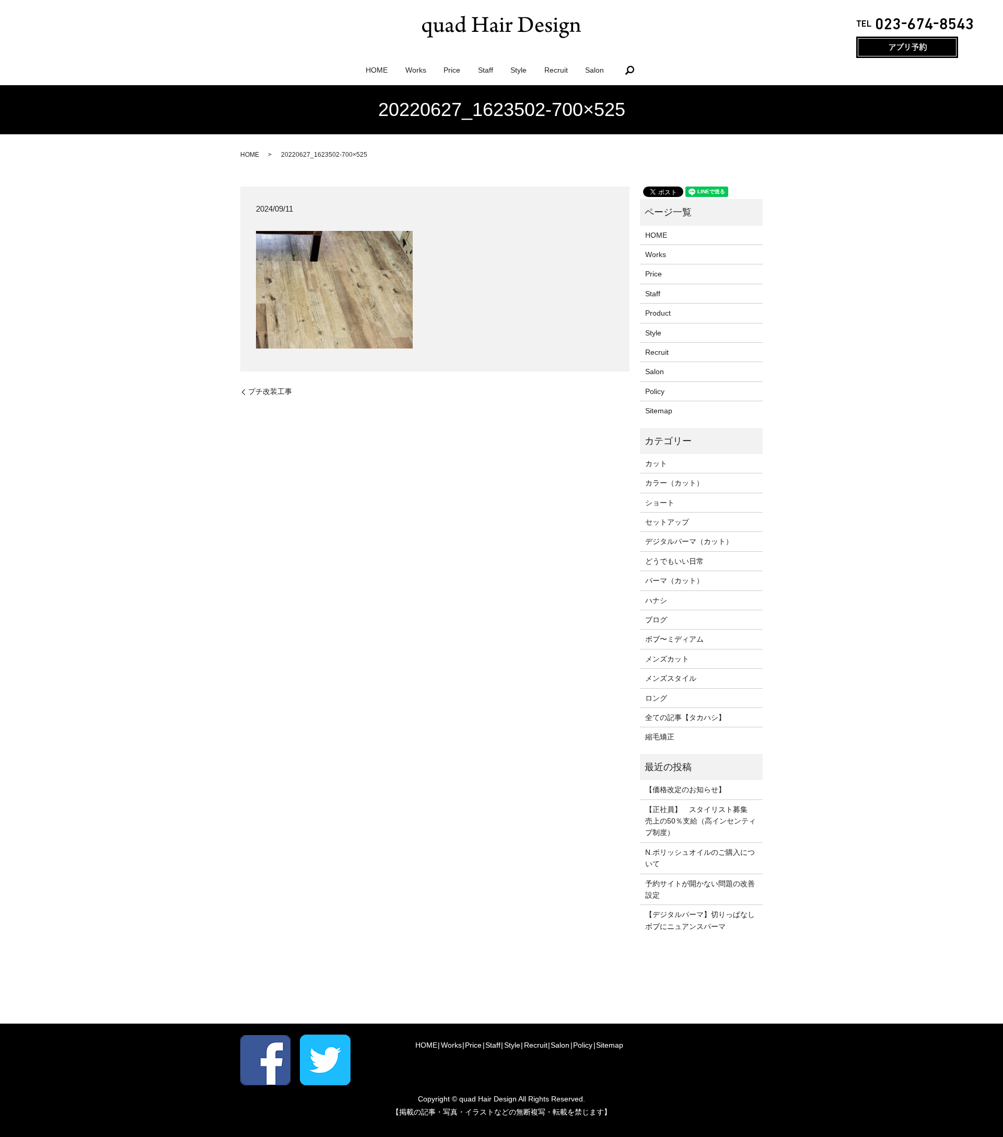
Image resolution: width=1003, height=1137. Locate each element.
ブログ (656, 620)
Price (452, 70)
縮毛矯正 (659, 737)
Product (658, 313)
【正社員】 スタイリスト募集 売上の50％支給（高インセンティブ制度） (700, 821)
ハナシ (656, 600)
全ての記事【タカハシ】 (685, 717)
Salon (594, 70)
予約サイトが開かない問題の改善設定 (700, 889)
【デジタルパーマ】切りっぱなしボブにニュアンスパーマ (700, 920)
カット (656, 463)
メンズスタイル (670, 678)
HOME (377, 70)
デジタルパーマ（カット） (689, 541)
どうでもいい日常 (674, 561)
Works (415, 70)
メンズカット (667, 659)
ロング (656, 698)
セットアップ (667, 522)
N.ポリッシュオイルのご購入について (700, 858)
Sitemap (658, 411)
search (629, 70)
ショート (659, 502)
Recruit (556, 70)
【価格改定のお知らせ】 (685, 789)
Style (518, 70)
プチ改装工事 (270, 391)
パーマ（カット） (674, 580)
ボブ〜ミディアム (674, 639)
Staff (485, 70)
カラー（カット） (674, 483)
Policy (654, 391)
